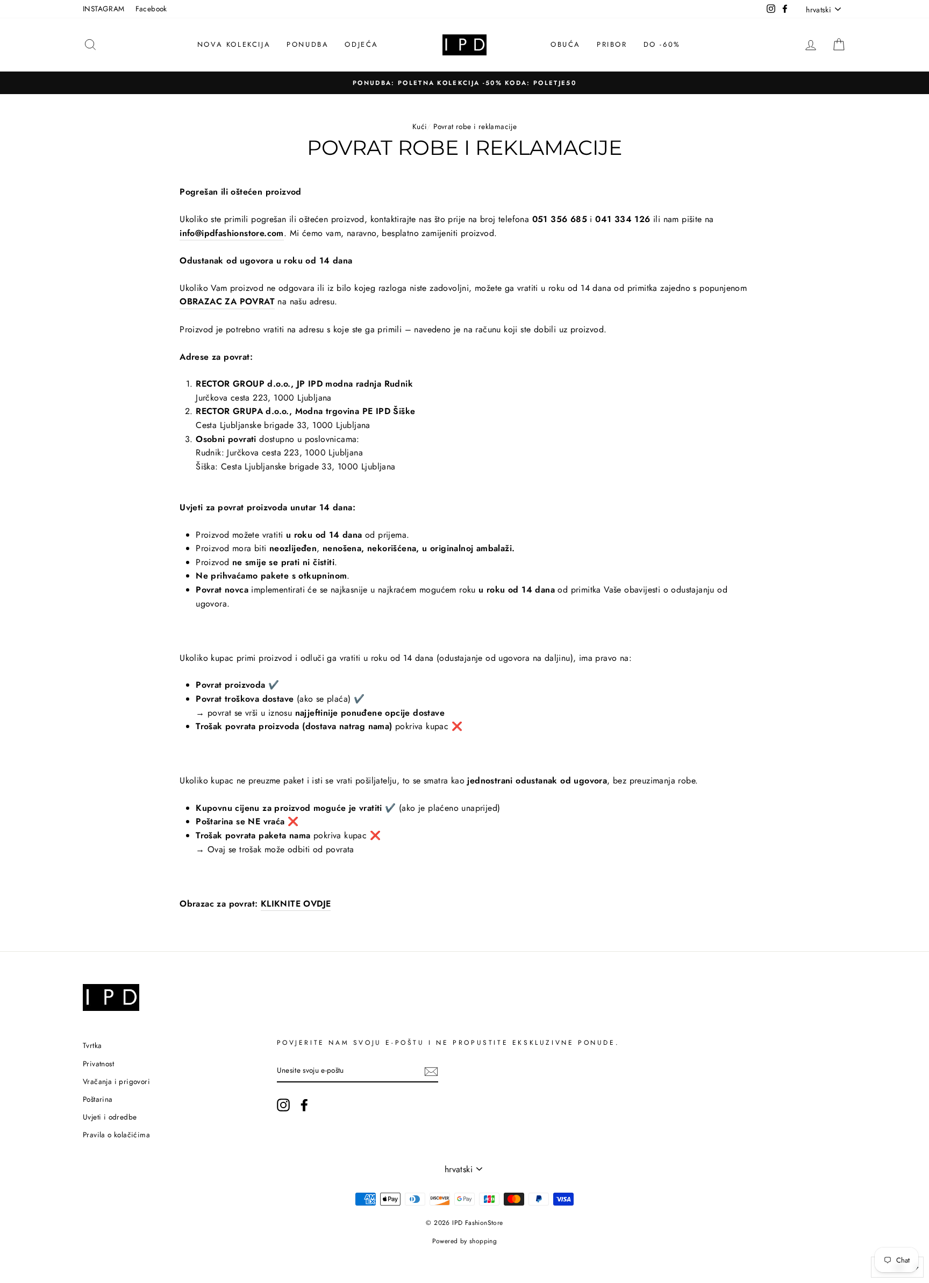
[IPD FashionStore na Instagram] (283, 1105)
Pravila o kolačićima (116, 1134)
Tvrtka (92, 1045)
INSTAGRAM (104, 8)
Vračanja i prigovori (116, 1081)
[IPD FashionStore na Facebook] (304, 1105)
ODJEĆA (361, 44)
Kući (419, 126)
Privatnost (98, 1063)
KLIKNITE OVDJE (296, 903)
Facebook (151, 8)
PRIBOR (612, 44)
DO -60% (662, 44)
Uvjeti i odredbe (110, 1116)
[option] (464, 83)
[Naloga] (431, 1071)
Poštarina (98, 1099)
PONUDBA (307, 44)
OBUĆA (566, 44)
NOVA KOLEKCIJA (233, 44)
